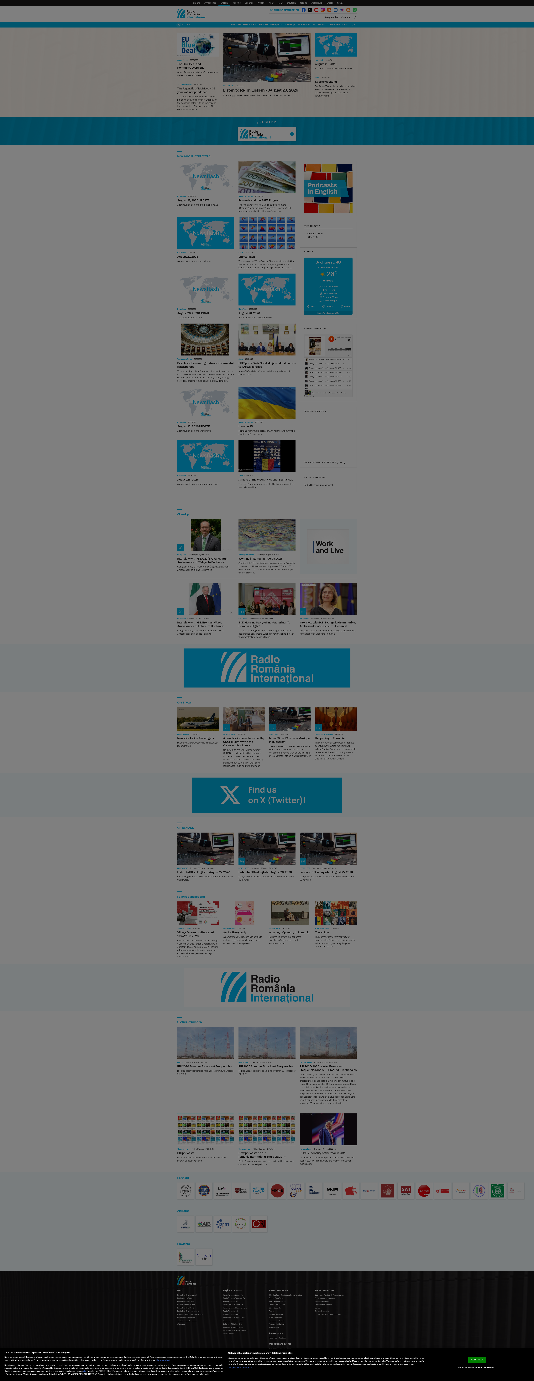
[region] (267, 1364)
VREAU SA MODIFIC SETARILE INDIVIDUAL (476, 1367)
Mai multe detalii (163, 1360)
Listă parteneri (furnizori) (240, 1368)
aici (84, 1371)
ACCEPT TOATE (477, 1360)
